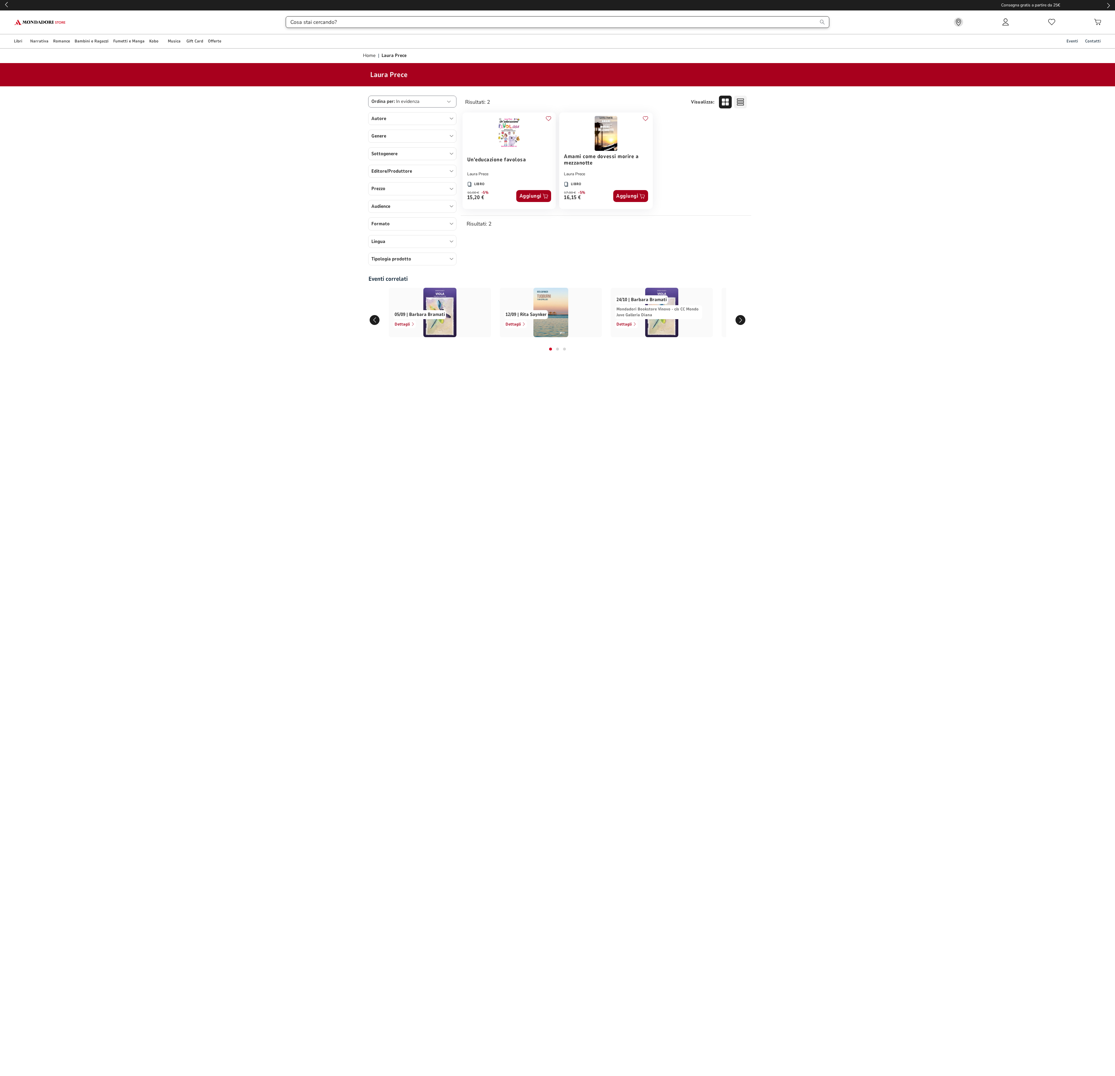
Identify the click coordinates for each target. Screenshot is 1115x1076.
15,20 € (475, 198)
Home (370, 55)
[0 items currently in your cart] (1097, 22)
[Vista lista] (740, 102)
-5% (485, 193)
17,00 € (570, 192)
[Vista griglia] (725, 102)
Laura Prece (477, 174)
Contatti (1093, 41)
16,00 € (473, 192)
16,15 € (572, 198)
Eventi (1072, 41)
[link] (958, 22)
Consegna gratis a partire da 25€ (557, 5)
